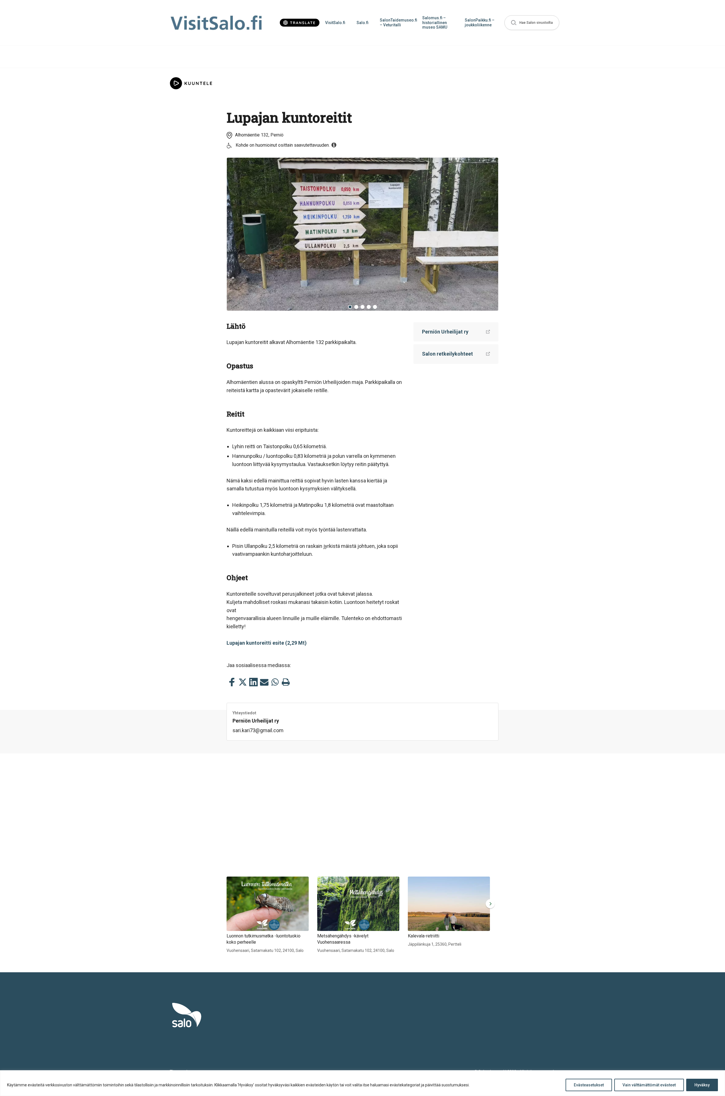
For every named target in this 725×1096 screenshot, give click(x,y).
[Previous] (235, 234)
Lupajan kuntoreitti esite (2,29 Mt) (267, 643)
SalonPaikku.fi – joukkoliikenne (479, 22)
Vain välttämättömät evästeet (649, 1085)
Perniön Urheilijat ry (445, 332)
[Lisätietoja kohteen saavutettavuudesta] (334, 145)
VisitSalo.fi (335, 22)
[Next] (489, 234)
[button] (531, 23)
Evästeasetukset (589, 1085)
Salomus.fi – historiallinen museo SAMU (434, 23)
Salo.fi (362, 22)
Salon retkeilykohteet (447, 354)
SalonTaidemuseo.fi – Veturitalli (398, 22)
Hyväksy (702, 1085)
